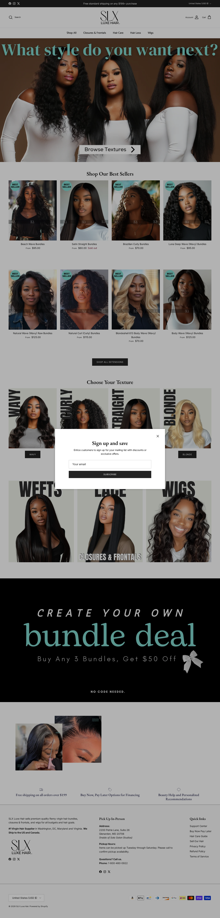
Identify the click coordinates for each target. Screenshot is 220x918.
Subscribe (110, 474)
